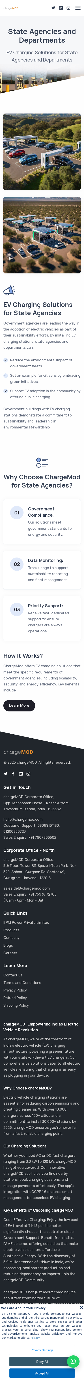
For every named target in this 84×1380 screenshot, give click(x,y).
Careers (10, 952)
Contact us (13, 975)
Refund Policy (15, 997)
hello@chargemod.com (23, 819)
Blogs (8, 945)
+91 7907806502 (42, 837)
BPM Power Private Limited (26, 922)
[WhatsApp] (73, 1361)
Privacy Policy (15, 990)
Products (11, 930)
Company (11, 937)
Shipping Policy (16, 1005)
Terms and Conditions (22, 982)
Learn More (19, 705)
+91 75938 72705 (42, 894)
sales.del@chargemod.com (26, 888)
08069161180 (48, 825)
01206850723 (14, 831)
